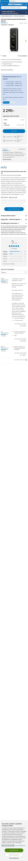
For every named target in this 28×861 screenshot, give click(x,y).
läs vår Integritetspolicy (20, 845)
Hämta (15, 131)
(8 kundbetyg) (4, 24)
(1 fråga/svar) (11, 24)
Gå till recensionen (7, 159)
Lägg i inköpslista (23, 55)
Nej (24, 325)
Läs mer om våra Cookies (8, 845)
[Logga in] (22, 4)
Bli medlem (6, 102)
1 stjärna (5, 261)
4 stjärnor (5, 254)
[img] (26, 41)
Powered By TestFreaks (19, 359)
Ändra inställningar (14, 858)
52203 (21, 194)
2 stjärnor (5, 258)
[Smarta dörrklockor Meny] (13, 16)
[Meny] (2, 4)
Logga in (13, 102)
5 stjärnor (5, 251)
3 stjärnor (5, 256)
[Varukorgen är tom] (26, 4)
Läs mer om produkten (7, 69)
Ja (20, 325)
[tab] (4, 1)
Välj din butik (6, 125)
